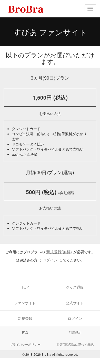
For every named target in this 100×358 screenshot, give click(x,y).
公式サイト (75, 302)
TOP (25, 287)
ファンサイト (25, 302)
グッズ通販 (75, 287)
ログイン (50, 259)
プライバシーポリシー (25, 344)
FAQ (25, 332)
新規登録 (25, 318)
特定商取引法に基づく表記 (75, 344)
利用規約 (75, 332)
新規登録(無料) (59, 251)
